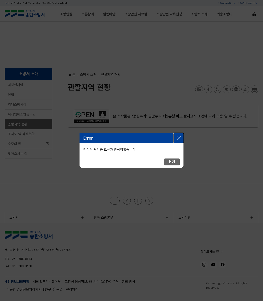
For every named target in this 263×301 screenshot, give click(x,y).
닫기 (178, 138)
